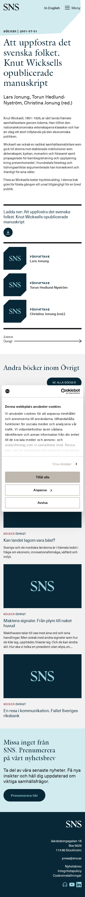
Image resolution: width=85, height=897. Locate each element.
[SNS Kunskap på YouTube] (72, 885)
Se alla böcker (64, 382)
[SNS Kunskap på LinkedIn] (79, 885)
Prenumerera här (24, 795)
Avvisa (42, 503)
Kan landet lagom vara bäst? (29, 540)
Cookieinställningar (67, 875)
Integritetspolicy (70, 870)
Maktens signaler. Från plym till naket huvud (37, 622)
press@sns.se (72, 858)
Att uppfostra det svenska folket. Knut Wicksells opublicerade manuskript (36, 216)
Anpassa (40, 490)
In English (52, 7)
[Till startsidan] (11, 7)
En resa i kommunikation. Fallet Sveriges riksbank (40, 712)
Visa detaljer (62, 464)
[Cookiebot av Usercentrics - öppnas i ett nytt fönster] (61, 391)
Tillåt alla (42, 477)
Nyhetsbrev (73, 866)
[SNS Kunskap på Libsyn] (65, 885)
